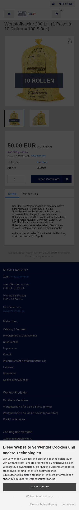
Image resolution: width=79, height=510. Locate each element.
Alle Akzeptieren (39, 487)
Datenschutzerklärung (43, 504)
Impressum (69, 504)
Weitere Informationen (39, 496)
